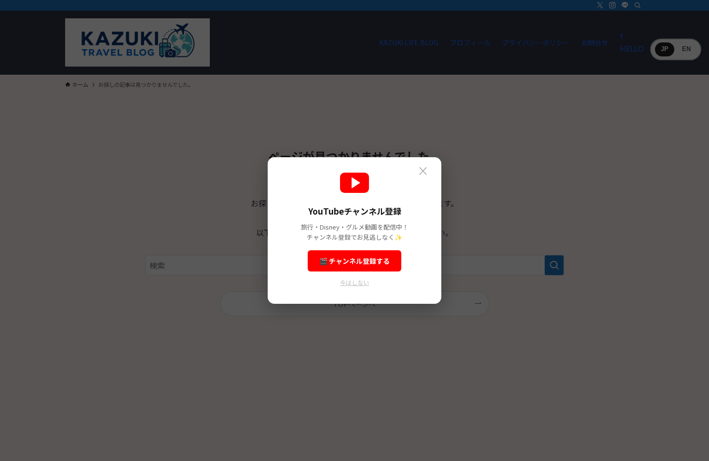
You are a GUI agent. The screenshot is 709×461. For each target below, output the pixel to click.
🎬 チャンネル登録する (354, 261)
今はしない (354, 282)
